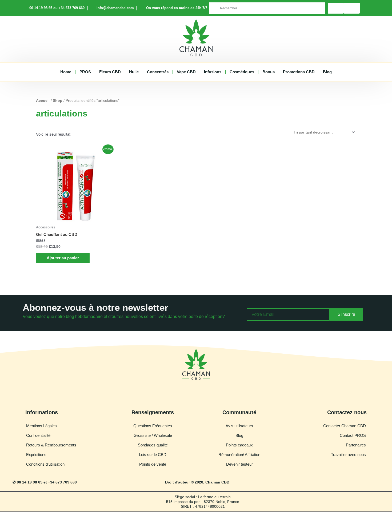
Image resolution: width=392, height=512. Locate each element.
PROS (85, 72)
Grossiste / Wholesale (153, 435)
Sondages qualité (153, 445)
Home (65, 72)
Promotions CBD (299, 72)
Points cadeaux (239, 445)
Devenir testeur (239, 464)
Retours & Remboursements (51, 445)
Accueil (43, 101)
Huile (134, 72)
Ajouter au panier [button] (63, 258)
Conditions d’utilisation (45, 464)
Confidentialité (38, 435)
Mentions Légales (41, 426)
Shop (57, 101)
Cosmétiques (242, 72)
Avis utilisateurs (239, 426)
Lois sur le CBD (152, 454)
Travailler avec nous (348, 454)
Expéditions (36, 454)
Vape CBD (186, 72)
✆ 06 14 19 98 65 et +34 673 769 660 (45, 482)
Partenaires (356, 445)
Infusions (212, 72)
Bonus (268, 72)
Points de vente (152, 464)
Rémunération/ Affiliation (239, 454)
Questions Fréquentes (152, 426)
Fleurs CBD (110, 72)
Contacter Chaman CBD (344, 426)
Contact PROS (353, 435)
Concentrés (158, 72)
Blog (327, 72)
